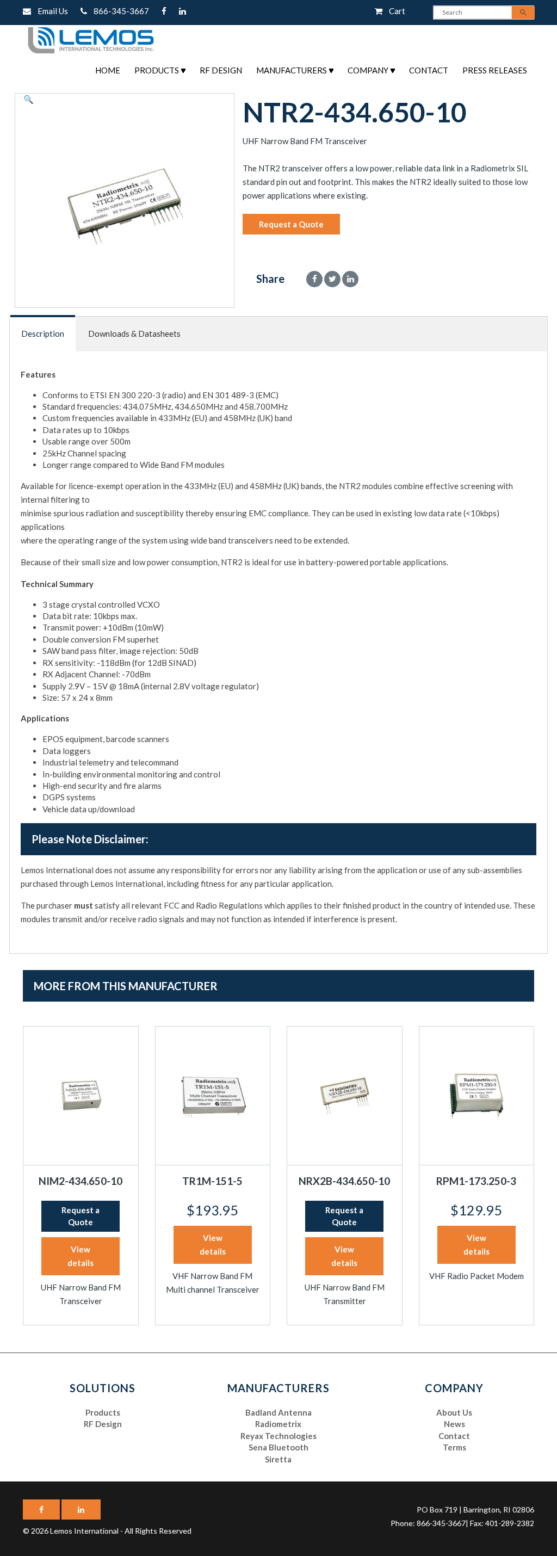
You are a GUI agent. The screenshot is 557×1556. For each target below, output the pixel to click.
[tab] (43, 334)
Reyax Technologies (278, 1436)
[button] (28, 99)
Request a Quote (291, 224)
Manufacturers (291, 70)
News (454, 1424)
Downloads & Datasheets (134, 333)
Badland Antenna (278, 1412)
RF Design (221, 70)
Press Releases (494, 70)
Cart (393, 11)
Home (107, 70)
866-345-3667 (119, 11)
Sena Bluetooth (278, 1447)
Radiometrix (278, 1424)
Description (42, 333)
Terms (454, 1447)
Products (156, 70)
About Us (454, 1412)
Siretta (278, 1459)
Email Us (50, 11)
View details (80, 1256)
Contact (428, 70)
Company (368, 70)
